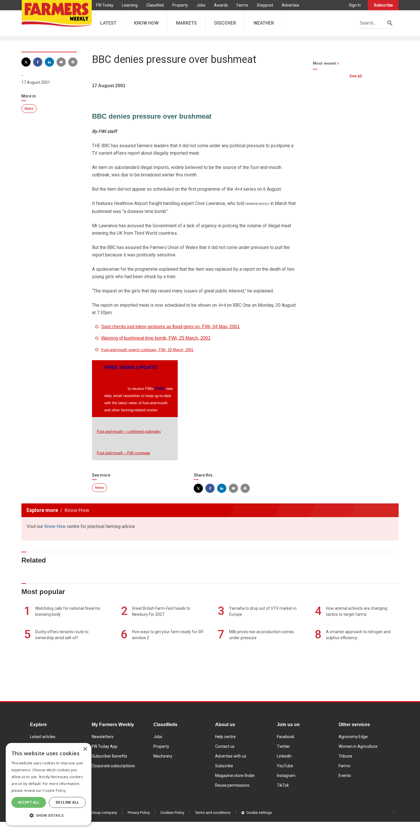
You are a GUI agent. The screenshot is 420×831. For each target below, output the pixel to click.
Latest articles (42, 736)
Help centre (225, 736)
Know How (55, 526)
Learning (130, 5)
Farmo (242, 5)
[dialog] (48, 784)
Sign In (355, 5)
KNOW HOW (146, 23)
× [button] (85, 749)
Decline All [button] (67, 802)
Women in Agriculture (358, 746)
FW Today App (104, 746)
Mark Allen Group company (95, 812)
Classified (155, 5)
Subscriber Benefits (109, 756)
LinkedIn (284, 756)
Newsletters (102, 736)
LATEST (108, 23)
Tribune (345, 756)
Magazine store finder (235, 775)
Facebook (285, 736)
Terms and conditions (213, 812)
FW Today (104, 5)
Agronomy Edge (353, 736)
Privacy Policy (139, 812)
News (29, 109)
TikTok (283, 785)
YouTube (285, 766)
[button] (48, 816)
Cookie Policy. (54, 790)
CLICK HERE (115, 388)
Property (180, 5)
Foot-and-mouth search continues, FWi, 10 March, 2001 (147, 350)
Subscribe (383, 5)
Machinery (162, 756)
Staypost (265, 5)
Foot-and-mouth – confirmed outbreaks (129, 431)
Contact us (225, 746)
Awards (221, 5)
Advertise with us (230, 756)
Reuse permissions (232, 785)
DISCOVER (225, 23)
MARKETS (186, 23)
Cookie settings (259, 812)
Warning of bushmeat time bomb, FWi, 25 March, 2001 (156, 338)
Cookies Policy (172, 812)
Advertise (290, 5)
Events (345, 775)
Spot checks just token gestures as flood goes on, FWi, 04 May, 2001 (170, 326)
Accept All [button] (29, 802)
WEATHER (263, 23)
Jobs (201, 5)
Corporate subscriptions (113, 766)
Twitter (283, 746)
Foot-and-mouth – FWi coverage (123, 453)
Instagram (286, 775)
